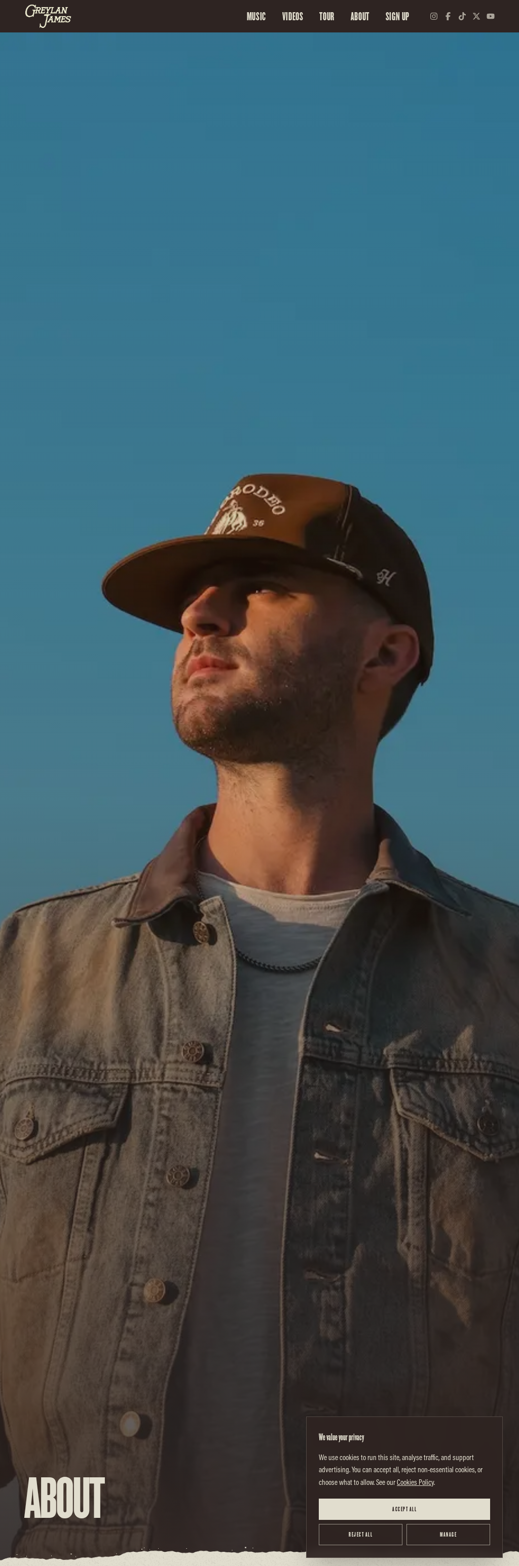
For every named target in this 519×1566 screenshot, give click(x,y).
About (360, 16)
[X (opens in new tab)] (476, 16)
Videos (293, 16)
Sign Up (398, 16)
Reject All (361, 1534)
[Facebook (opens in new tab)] (448, 16)
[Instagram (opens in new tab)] (434, 16)
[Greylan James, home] (48, 16)
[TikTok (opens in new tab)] (462, 16)
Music (256, 16)
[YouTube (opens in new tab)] (491, 16)
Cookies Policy (415, 1482)
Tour (326, 16)
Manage (448, 1534)
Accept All (404, 1509)
